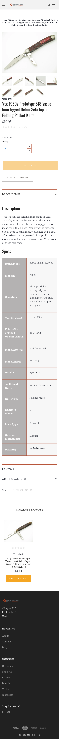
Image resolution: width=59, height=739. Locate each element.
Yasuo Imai (7, 99)
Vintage (6, 689)
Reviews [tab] (8, 469)
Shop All (7, 671)
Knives (6, 677)
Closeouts (7, 694)
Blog (4, 647)
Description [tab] (11, 194)
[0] (53, 4)
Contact (6, 641)
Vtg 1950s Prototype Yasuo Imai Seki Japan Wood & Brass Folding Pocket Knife (18, 562)
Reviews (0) (21, 127)
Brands (6, 683)
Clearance (7, 665)
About (5, 635)
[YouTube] (8, 712)
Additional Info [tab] (14, 478)
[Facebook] (2, 712)
